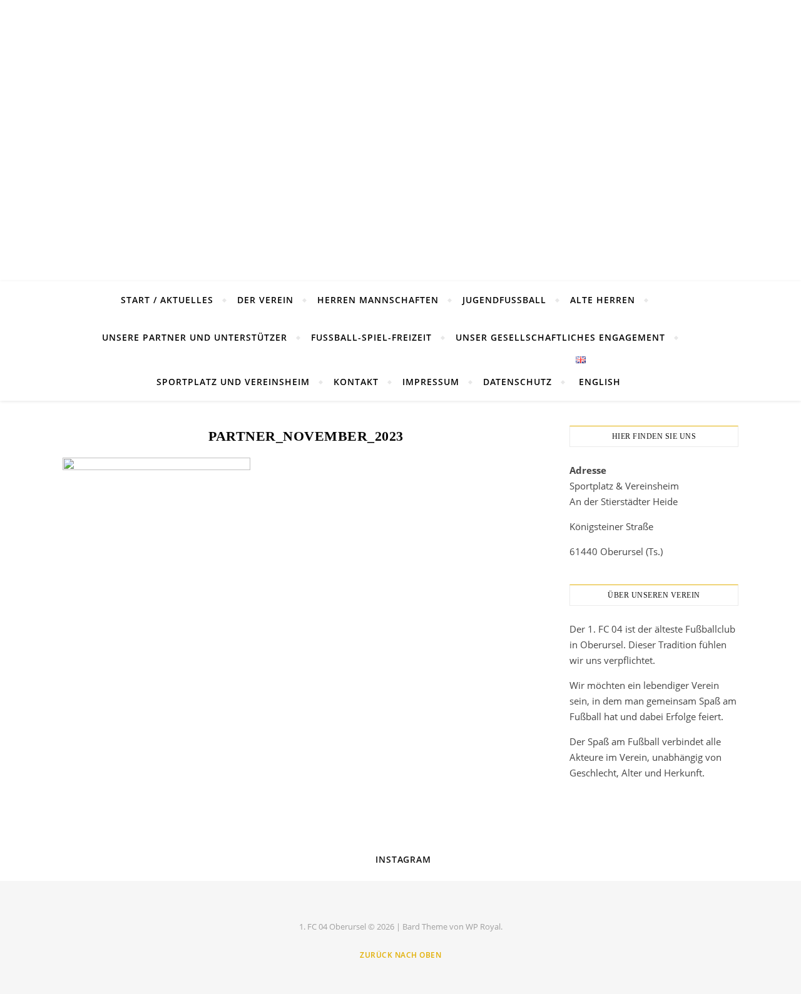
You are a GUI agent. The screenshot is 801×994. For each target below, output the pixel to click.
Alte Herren (602, 300)
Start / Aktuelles (167, 300)
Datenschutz (517, 382)
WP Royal (483, 926)
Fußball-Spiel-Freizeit (371, 337)
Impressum (430, 382)
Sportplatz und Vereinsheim (233, 382)
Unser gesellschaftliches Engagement (560, 337)
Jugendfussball (504, 300)
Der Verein (265, 300)
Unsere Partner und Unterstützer (194, 337)
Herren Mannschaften (378, 300)
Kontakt (356, 382)
